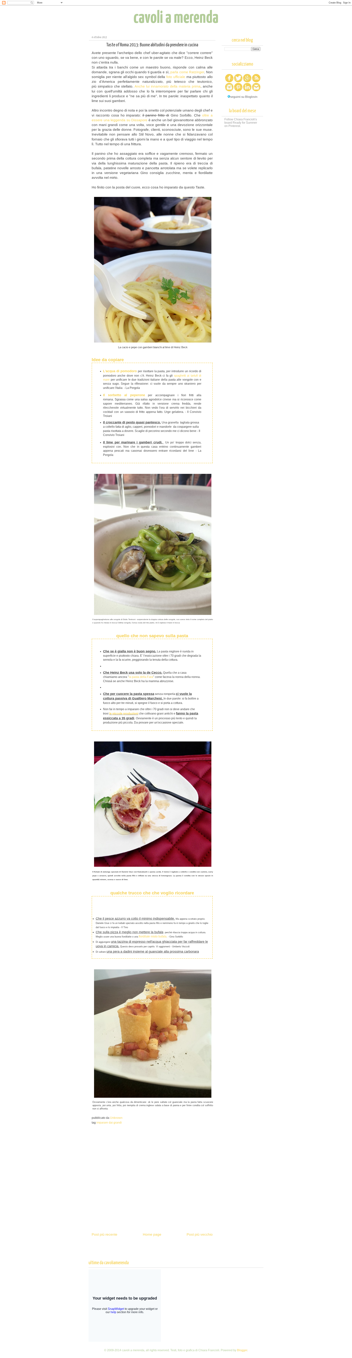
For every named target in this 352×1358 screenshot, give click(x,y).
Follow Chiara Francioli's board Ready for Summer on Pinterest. (240, 122)
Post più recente (104, 1234)
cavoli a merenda (176, 18)
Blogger (242, 1350)
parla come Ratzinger (187, 72)
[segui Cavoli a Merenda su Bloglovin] (228, 96)
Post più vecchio (200, 1234)
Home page (152, 1234)
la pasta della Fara (141, 676)
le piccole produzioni (123, 713)
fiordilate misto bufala (152, 936)
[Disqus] (152, 1176)
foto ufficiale (175, 77)
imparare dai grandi (109, 1122)
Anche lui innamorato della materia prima (168, 86)
